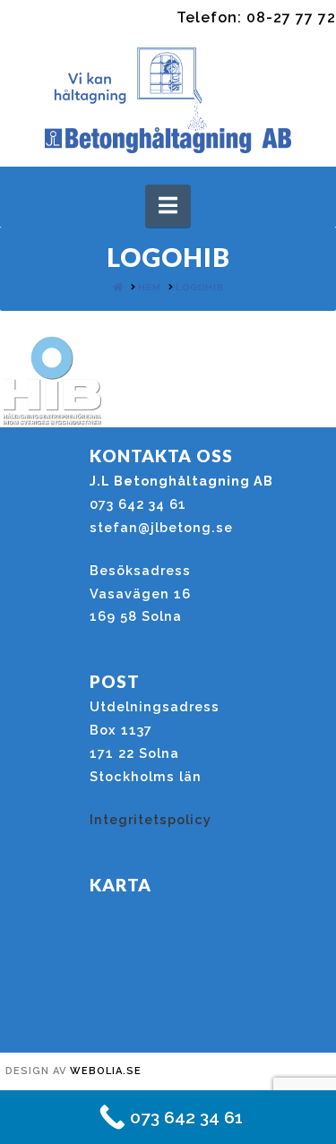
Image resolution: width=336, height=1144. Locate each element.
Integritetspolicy (150, 819)
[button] (168, 206)
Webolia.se (106, 1071)
